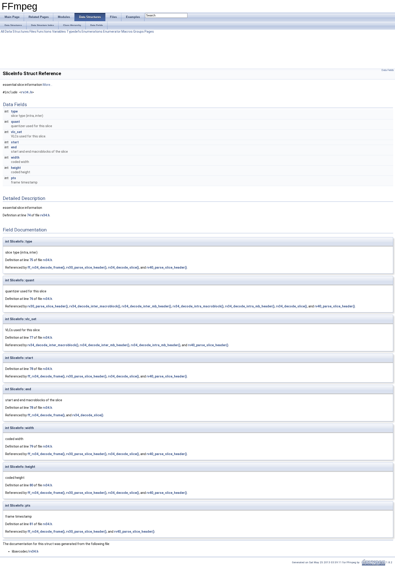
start (15, 142)
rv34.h (26, 92)
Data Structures (17, 31)
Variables (59, 31)
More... (47, 84)
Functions (44, 31)
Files (32, 31)
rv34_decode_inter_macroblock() (94, 306)
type (14, 111)
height (16, 168)
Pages (149, 31)
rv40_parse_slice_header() (167, 267)
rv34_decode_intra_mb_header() (250, 306)
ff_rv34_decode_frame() (46, 267)
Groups (138, 31)
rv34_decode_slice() (123, 267)
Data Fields (388, 70)
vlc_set (16, 132)
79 (31, 446)
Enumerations (92, 31)
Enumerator (112, 31)
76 (31, 299)
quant (15, 121)
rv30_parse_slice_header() (86, 267)
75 (31, 260)
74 (29, 215)
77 (31, 337)
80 (31, 485)
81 (31, 524)
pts (13, 178)
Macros (127, 31)
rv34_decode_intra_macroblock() (198, 306)
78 (31, 369)
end (14, 147)
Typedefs (74, 31)
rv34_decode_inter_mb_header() (146, 306)
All (2, 31)
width (15, 157)
